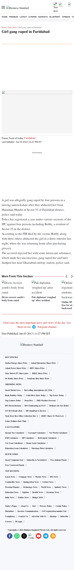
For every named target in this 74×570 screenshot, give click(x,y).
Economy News (52, 492)
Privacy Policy (46, 506)
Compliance (10, 516)
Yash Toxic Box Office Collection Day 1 (21, 416)
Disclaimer (9, 511)
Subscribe (64, 516)
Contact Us (23, 516)
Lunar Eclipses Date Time (15, 421)
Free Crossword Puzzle (14, 465)
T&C (34, 506)
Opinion (66, 17)
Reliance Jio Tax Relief (58, 405)
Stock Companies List (14, 460)
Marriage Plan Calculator (42, 448)
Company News (25, 477)
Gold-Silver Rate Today (36, 395)
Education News (11, 492)
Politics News (23, 497)
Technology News (30, 487)
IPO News (54, 477)
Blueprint (54, 17)
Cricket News (47, 482)
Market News (40, 477)
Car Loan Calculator (14, 443)
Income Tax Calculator (14, 433)
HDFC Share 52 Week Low (52, 416)
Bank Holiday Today (13, 395)
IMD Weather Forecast (46, 400)
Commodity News (12, 482)
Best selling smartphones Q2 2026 (38, 390)
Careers (8, 521)
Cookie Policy (61, 506)
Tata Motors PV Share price (17, 373)
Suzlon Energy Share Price (16, 363)
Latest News (10, 477)
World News (46, 487)
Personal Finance (12, 487)
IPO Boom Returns (13, 405)
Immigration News (31, 482)
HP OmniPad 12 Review (36, 411)
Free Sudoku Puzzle (58, 460)
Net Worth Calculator (58, 433)
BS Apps (18, 521)
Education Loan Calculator (16, 448)
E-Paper (33, 17)
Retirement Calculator (47, 438)
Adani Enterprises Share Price (43, 363)
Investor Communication (28, 511)
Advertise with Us (38, 516)
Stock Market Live (13, 390)
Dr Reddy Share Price (14, 378)
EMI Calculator (11, 438)
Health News (37, 492)
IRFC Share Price (37, 368)
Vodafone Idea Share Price (38, 378)
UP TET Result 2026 (13, 411)
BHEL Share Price (39, 373)
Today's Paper (11, 506)
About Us (24, 506)
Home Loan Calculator (36, 443)
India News (12, 27)
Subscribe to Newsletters (37, 460)
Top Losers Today (56, 395)
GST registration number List (54, 511)
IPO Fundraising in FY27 (35, 405)
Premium (13, 17)
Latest (23, 17)
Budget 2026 (37, 497)
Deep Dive (29, 400)
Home (4, 17)
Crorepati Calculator (37, 433)
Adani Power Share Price (15, 368)
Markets (43, 17)
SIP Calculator (28, 438)
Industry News (60, 487)
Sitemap (53, 516)
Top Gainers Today (13, 400)
